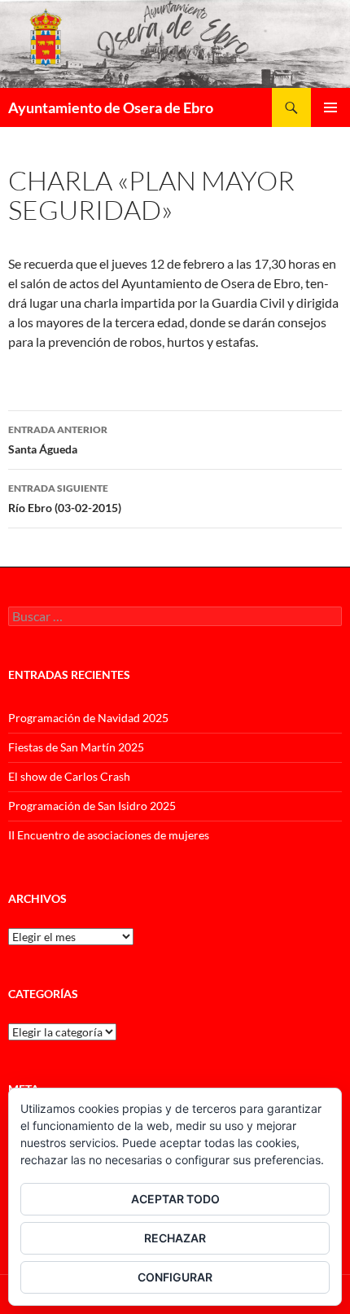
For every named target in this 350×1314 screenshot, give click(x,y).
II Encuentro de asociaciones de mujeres (108, 835)
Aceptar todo (175, 1199)
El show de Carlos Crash (69, 776)
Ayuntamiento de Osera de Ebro (110, 107)
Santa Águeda (57, 439)
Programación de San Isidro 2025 (92, 805)
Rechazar (175, 1238)
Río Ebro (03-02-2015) (64, 498)
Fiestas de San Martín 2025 (76, 747)
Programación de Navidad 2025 (88, 718)
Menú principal (330, 107)
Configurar (175, 1277)
